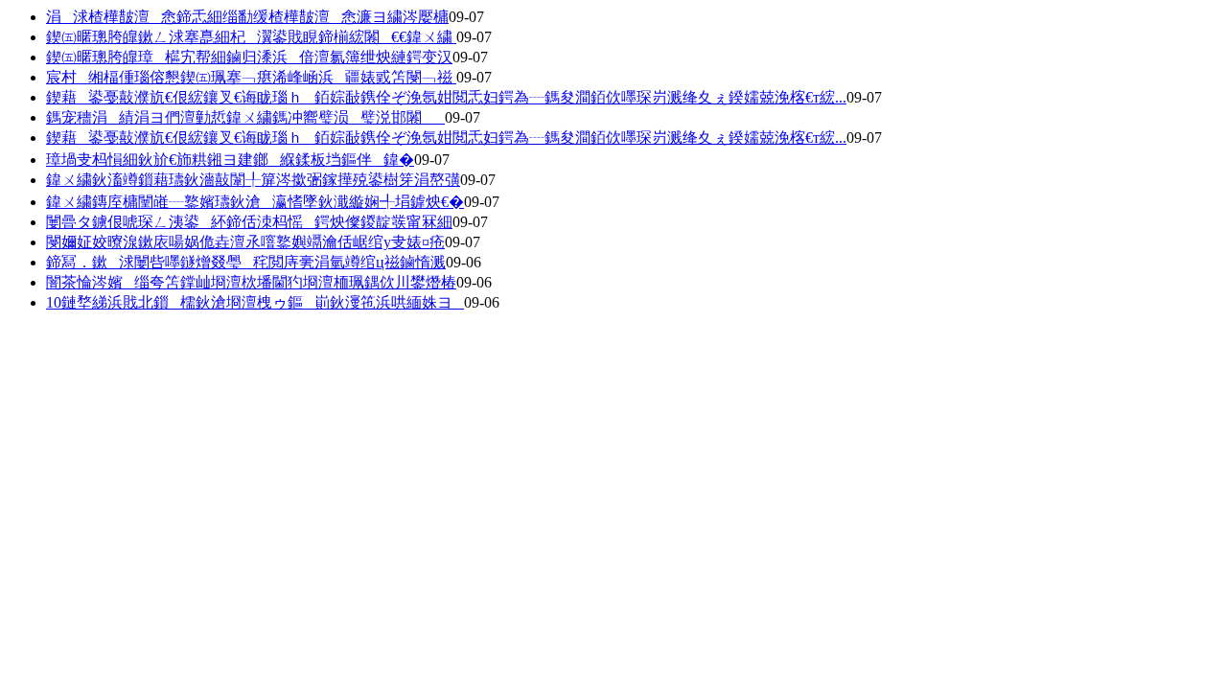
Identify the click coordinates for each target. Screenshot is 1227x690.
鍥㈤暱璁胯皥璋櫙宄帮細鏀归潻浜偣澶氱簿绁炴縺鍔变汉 (249, 57)
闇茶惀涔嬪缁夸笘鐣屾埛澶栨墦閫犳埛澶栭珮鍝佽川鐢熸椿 (251, 282)
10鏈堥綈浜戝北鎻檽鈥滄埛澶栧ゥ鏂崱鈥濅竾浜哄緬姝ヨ (255, 302)
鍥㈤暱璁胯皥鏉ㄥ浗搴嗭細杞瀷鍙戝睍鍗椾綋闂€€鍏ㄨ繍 (251, 37)
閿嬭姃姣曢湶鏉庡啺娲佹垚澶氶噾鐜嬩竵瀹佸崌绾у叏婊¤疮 (245, 242)
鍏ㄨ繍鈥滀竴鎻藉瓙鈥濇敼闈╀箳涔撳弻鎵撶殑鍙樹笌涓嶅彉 (253, 180)
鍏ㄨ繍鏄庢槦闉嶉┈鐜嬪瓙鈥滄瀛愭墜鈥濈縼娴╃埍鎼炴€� (255, 202)
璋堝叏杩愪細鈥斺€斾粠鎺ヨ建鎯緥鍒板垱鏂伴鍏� (230, 159)
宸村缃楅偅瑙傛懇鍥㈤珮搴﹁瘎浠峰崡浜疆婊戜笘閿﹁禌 (251, 77)
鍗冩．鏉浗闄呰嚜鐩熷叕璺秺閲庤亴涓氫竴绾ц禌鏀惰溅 (246, 262)
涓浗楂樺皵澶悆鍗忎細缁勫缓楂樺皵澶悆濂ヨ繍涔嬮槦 (247, 17)
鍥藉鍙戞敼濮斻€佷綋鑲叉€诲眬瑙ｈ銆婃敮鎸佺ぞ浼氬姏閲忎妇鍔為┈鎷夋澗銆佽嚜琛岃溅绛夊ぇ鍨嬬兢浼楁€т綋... (446, 97)
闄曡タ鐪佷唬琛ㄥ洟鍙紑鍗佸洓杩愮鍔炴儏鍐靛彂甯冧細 (249, 222)
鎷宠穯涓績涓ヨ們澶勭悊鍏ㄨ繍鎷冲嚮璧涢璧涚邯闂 (245, 117)
